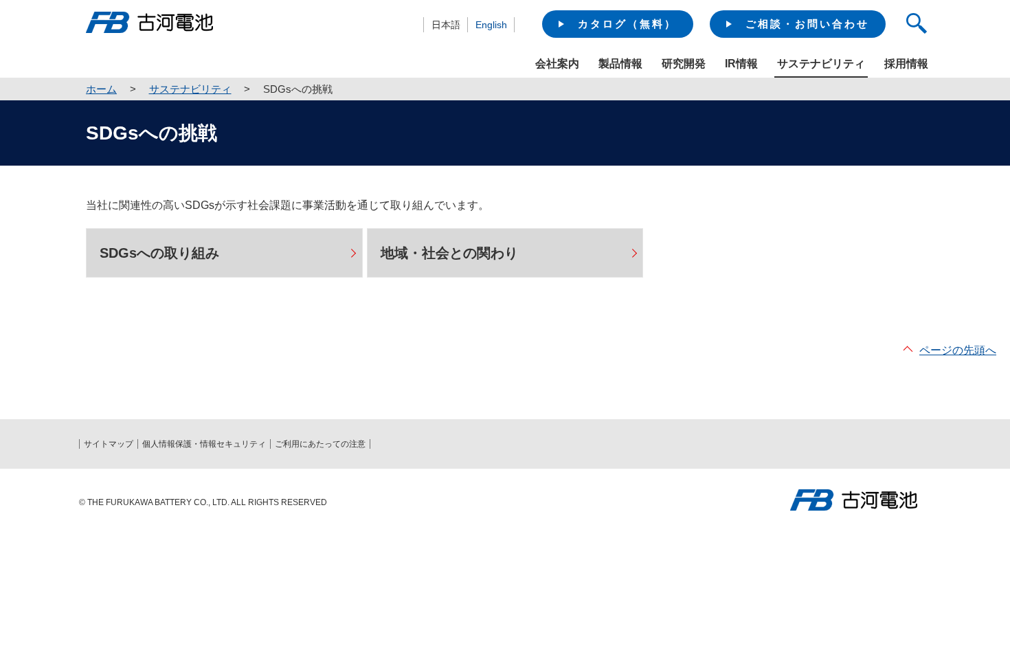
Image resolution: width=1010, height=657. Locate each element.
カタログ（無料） (627, 24)
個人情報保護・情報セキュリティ (204, 444)
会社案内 (557, 63)
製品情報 (620, 63)
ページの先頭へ (957, 350)
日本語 (445, 24)
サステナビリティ (190, 89)
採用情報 (906, 63)
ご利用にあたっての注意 (320, 444)
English (491, 24)
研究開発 (684, 63)
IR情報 (741, 63)
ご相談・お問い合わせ (807, 24)
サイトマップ (108, 444)
